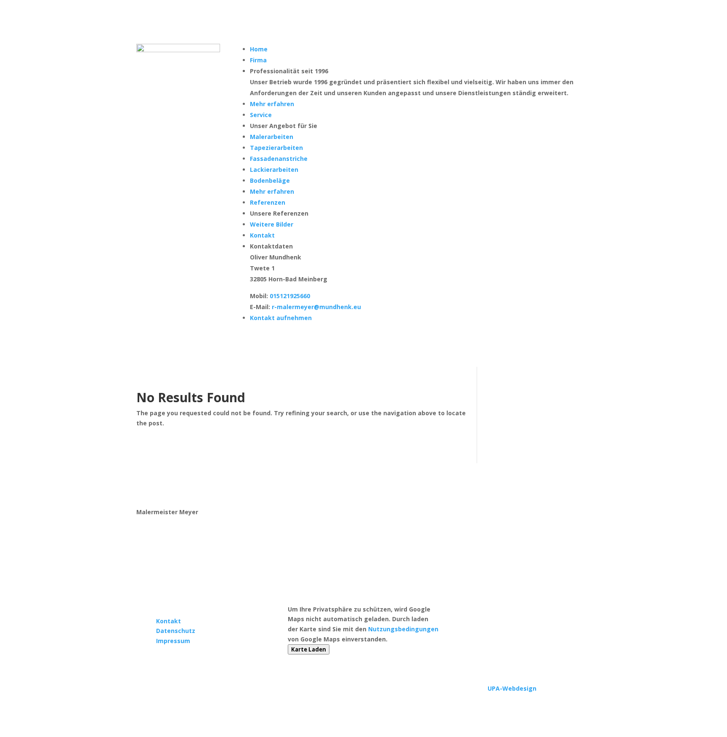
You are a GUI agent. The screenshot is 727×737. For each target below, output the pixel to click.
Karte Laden (308, 649)
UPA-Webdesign (512, 688)
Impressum (173, 641)
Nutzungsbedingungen (403, 629)
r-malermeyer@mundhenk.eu (316, 307)
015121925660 (290, 296)
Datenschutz (175, 631)
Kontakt (168, 621)
